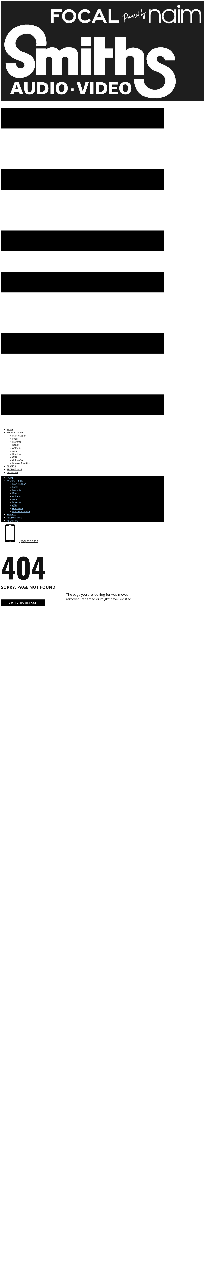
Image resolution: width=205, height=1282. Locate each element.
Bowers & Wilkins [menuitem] (21, 463)
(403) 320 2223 (28, 541)
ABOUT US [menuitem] (12, 472)
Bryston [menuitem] (16, 454)
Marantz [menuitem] (16, 441)
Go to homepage (23, 602)
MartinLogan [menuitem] (19, 435)
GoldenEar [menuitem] (17, 460)
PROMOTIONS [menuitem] (14, 469)
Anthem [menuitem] (16, 447)
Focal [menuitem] (15, 438)
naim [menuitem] (14, 451)
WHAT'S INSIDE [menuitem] (15, 432)
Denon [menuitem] (15, 444)
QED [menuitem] (14, 457)
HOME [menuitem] (10, 429)
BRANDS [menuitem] (11, 466)
